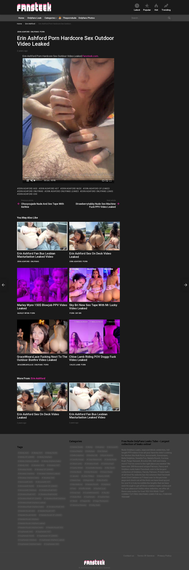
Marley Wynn (23, 313)
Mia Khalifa (102, 480)
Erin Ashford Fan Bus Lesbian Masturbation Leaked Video (36, 255)
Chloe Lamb (75, 365)
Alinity (89, 447)
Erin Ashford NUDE (72, 188)
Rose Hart (76, 493)
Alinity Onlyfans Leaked (29, 461)
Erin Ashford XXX (28, 194)
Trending (166, 10)
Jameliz (75, 476)
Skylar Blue (76, 497)
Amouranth (113, 447)
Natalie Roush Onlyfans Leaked (32, 523)
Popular (147, 10)
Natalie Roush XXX (55, 527)
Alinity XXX (24, 465)
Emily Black (76, 472)
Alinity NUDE (52, 453)
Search (169, 18)
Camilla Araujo (78, 459)
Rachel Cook (100, 488)
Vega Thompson (101, 501)
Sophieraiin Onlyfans (28, 540)
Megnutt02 (89, 480)
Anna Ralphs (77, 451)
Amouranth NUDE (27, 486)
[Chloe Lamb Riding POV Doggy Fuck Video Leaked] (94, 337)
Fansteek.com (90, 56)
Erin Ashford (23, 261)
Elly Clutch (111, 468)
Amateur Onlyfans (27, 474)
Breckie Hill (92, 455)
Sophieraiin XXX (52, 544)
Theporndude (68, 18)
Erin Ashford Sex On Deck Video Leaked (90, 255)
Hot (156, 10)
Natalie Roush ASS (27, 511)
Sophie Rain (104, 497)
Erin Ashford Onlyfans (31, 191)
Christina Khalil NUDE (48, 494)
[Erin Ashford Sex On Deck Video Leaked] (94, 236)
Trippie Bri (86, 501)
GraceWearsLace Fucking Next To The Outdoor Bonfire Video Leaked (42, 358)
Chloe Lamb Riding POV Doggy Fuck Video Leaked (92, 358)
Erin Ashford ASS (28, 188)
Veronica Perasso (79, 505)
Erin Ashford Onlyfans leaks (97, 191)
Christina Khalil (92, 464)
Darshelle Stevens (94, 468)
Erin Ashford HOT (49, 188)
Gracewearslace (25, 365)
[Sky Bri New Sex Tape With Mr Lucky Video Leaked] (94, 285)
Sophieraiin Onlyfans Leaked (52, 540)
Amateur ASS (38, 465)
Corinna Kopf (108, 464)
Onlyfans (35, 261)
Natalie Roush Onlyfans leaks (31, 527)
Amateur (100, 447)
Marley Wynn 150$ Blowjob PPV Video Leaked (42, 306)
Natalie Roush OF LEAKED (51, 515)
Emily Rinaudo (91, 472)
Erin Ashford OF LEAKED (97, 188)
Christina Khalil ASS (49, 490)
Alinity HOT (37, 453)
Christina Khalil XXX (56, 507)
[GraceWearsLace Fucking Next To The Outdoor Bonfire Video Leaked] (42, 337)
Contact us (128, 556)
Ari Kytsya (103, 451)
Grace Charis (107, 472)
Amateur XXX (49, 478)
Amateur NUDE (26, 469)
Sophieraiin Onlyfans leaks (30, 544)
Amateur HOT (54, 465)
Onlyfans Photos (86, 18)
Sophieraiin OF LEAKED (48, 536)
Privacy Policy (164, 556)
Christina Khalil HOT (27, 494)
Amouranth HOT (43, 482)
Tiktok (74, 501)
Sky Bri (78, 313)
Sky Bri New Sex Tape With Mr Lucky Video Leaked (93, 306)
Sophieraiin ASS (26, 532)
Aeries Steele (77, 447)
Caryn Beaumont (94, 459)
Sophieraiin (90, 497)
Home (21, 18)
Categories (50, 18)
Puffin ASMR (85, 488)
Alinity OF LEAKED (27, 457)
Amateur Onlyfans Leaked (49, 474)
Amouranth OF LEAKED (48, 486)
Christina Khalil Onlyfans (55, 498)
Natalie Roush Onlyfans (29, 519)
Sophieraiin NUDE (27, 536)
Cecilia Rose (111, 459)
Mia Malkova (77, 484)
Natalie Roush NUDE (28, 515)
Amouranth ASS (26, 482)
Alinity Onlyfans (45, 457)
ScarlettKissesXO (92, 493)
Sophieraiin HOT (44, 532)
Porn (85, 261)
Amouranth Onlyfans (28, 490)
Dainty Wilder (77, 468)
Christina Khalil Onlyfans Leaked (32, 503)
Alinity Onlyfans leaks (51, 461)
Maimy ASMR (104, 476)
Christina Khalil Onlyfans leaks (32, 507)
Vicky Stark (95, 505)
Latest (137, 10)
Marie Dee (76, 480)
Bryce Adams (107, 455)
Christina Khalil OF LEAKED (30, 498)
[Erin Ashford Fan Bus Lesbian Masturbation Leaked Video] (42, 236)
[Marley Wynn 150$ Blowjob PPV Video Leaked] (42, 285)
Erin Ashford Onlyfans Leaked (62, 191)
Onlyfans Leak (34, 18)
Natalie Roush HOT (47, 511)
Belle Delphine (77, 455)
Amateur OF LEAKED (45, 469)
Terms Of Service (145, 556)
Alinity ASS (24, 453)
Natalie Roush (92, 484)
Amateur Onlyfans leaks (29, 478)
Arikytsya (90, 451)
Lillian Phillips (88, 476)
